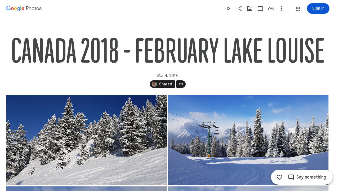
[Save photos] (271, 8)
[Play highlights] (228, 8)
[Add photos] (249, 8)
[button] (298, 8)
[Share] (239, 8)
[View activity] (260, 8)
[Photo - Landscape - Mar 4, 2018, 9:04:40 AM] (248, 140)
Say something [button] (311, 177)
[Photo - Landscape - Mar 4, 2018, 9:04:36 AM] (86, 140)
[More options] (281, 8)
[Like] (279, 177)
